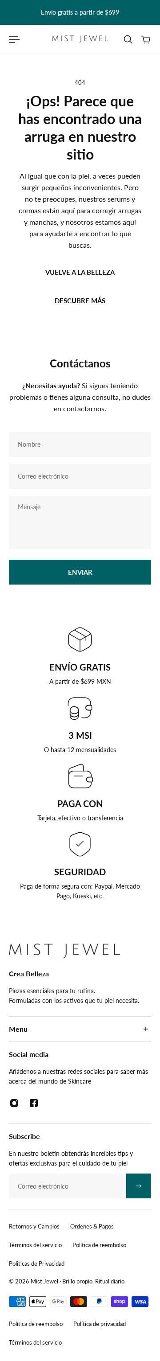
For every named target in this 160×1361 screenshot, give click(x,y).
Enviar (80, 572)
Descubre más (80, 300)
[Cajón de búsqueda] (128, 39)
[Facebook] (34, 1103)
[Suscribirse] (138, 1186)
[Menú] (14, 39)
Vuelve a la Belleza (80, 272)
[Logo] (80, 39)
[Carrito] (146, 39)
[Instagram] (14, 1103)
